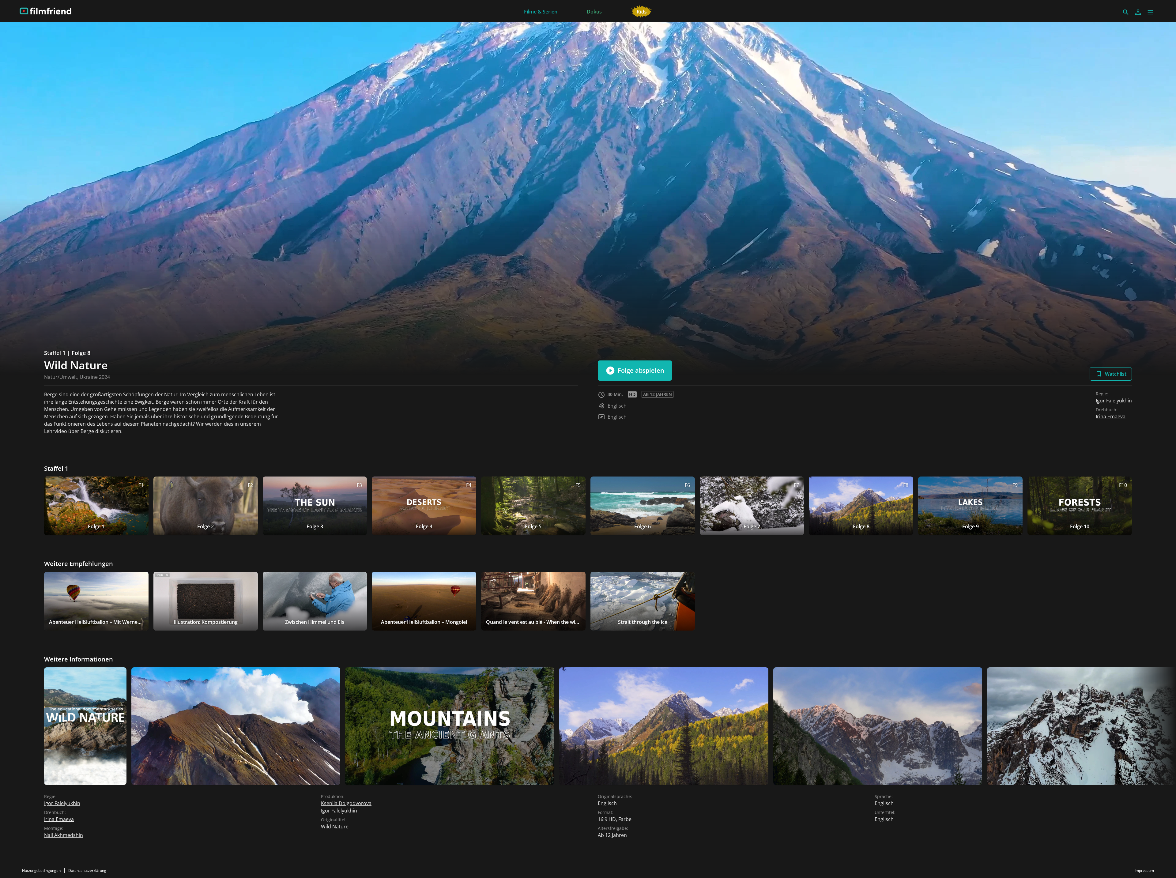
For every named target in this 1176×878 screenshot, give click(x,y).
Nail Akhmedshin (63, 835)
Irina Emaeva (1110, 416)
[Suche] (1126, 12)
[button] (1150, 12)
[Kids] (642, 11)
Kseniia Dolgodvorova (346, 803)
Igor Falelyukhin (1114, 400)
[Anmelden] (1138, 12)
